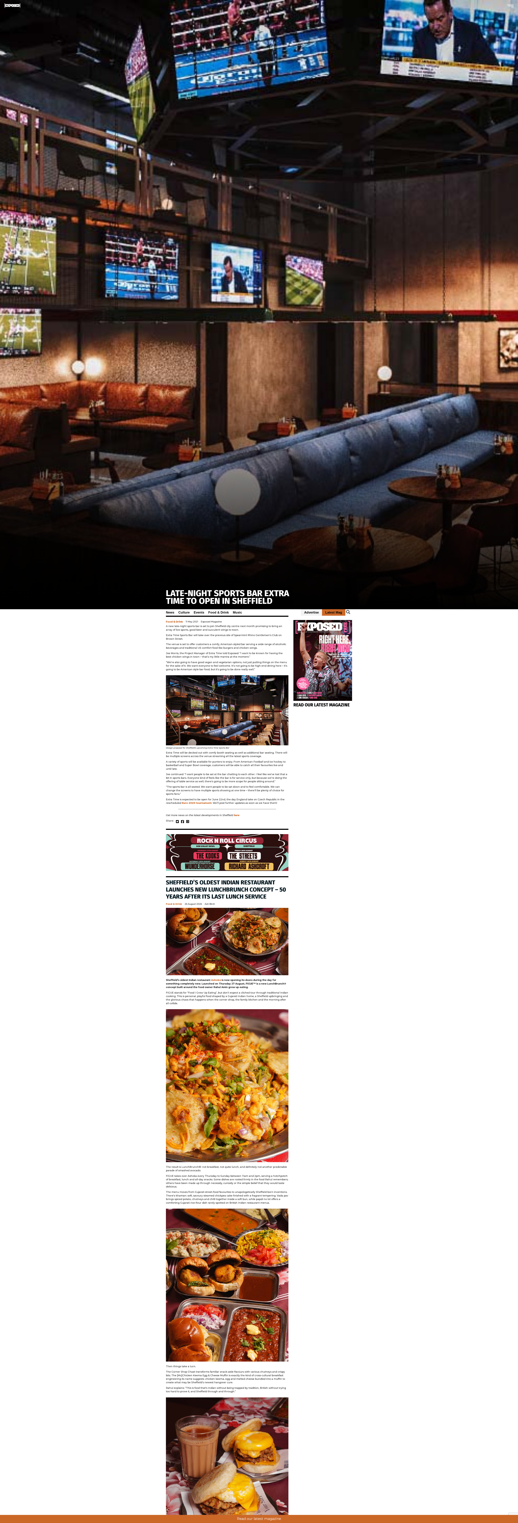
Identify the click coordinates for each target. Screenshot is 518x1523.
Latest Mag (333, 612)
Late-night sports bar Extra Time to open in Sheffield (227, 597)
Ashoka (216, 980)
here (236, 815)
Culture (184, 612)
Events (199, 612)
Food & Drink (218, 612)
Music (237, 612)
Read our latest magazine (259, 1518)
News (170, 612)
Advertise (311, 612)
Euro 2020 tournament (197, 803)
